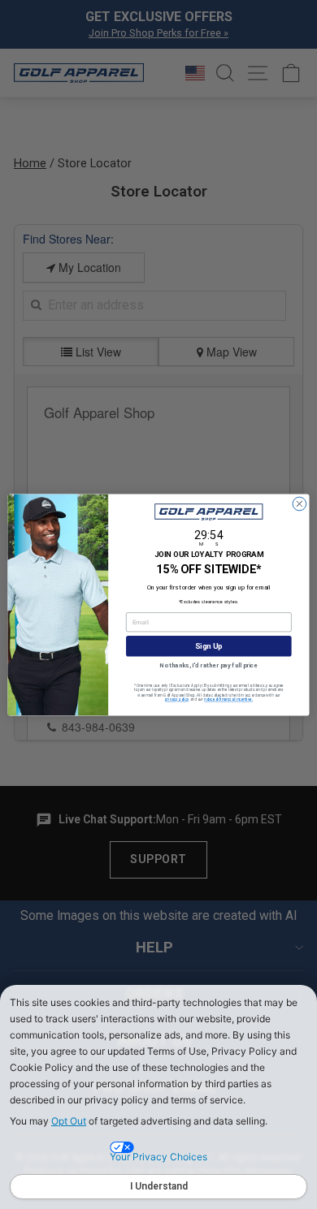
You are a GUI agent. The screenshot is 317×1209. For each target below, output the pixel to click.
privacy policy (177, 699)
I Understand (159, 1186)
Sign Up (208, 645)
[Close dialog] (299, 504)
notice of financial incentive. (228, 699)
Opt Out (68, 1121)
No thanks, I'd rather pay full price (208, 665)
